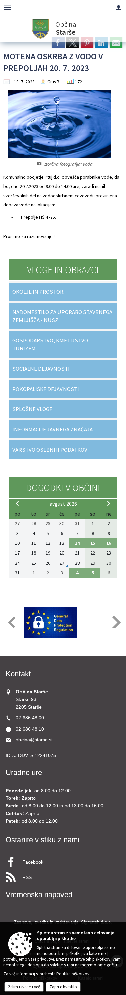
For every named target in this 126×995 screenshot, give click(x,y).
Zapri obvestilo (63, 987)
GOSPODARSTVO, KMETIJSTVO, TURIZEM (51, 344)
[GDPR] (50, 622)
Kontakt (18, 674)
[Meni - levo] (7, 8)
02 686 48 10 (30, 729)
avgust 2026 (63, 503)
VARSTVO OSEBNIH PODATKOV (49, 449)
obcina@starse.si (34, 739)
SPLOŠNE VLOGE (32, 409)
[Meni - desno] (118, 8)
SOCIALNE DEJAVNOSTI (41, 368)
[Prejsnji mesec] (17, 503)
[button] (11, 622)
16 (108, 543)
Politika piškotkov (72, 974)
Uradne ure (24, 772)
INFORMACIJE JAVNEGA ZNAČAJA (52, 429)
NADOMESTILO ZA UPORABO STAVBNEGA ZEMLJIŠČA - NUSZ (62, 316)
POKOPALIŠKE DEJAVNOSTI (45, 389)
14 (77, 543)
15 (92, 543)
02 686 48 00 (30, 717)
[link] (58, 42)
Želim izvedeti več (24, 987)
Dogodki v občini (63, 488)
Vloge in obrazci (63, 270)
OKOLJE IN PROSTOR (38, 291)
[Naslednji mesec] (108, 503)
